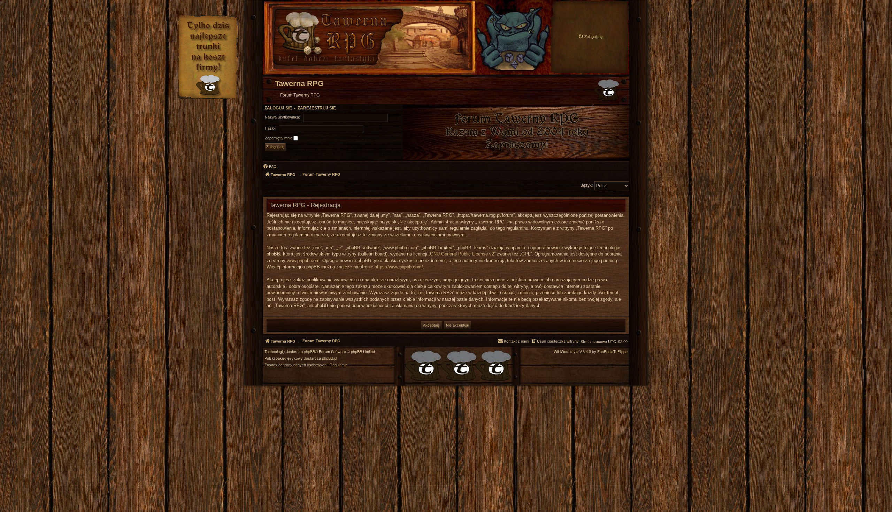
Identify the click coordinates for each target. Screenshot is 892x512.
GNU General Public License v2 (462, 254)
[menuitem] (590, 36)
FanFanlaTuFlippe (612, 351)
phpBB (309, 351)
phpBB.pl (329, 358)
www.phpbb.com (303, 260)
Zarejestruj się (317, 108)
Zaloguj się (278, 108)
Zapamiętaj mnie (279, 138)
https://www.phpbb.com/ (399, 266)
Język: (587, 185)
